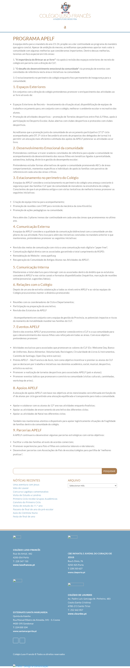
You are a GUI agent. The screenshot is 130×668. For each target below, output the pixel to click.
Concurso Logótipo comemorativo (30, 491)
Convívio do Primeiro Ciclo (27, 502)
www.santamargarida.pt (25, 631)
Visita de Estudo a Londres (27, 495)
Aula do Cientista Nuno (25, 512)
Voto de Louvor (21, 488)
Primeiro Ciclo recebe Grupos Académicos (35, 498)
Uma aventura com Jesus (26, 484)
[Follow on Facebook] (15, 640)
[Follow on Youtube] (22, 640)
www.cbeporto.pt (76, 572)
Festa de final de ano (24, 516)
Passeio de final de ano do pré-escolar (33, 509)
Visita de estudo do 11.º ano (27, 505)
